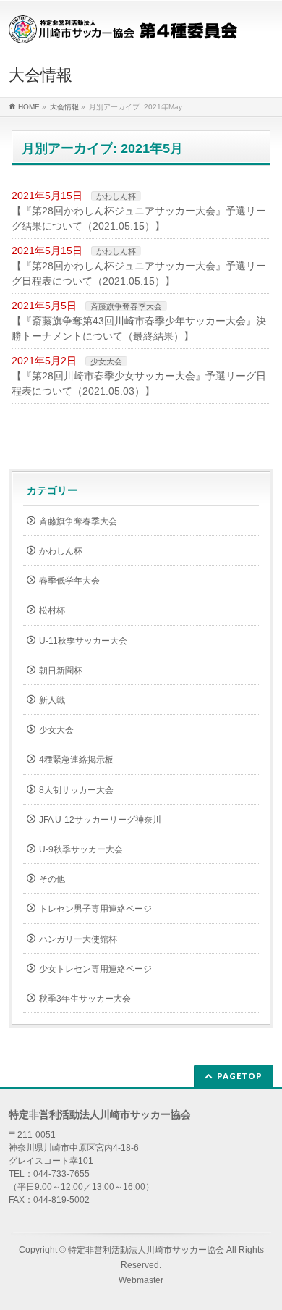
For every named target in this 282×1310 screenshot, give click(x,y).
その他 (52, 879)
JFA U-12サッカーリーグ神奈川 (100, 820)
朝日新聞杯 (60, 671)
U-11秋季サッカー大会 (83, 641)
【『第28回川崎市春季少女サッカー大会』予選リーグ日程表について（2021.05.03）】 (139, 383)
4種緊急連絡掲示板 (76, 760)
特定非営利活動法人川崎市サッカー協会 (146, 1250)
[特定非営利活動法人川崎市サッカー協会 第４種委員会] (123, 27)
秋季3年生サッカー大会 (85, 999)
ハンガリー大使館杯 (78, 939)
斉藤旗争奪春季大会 (126, 306)
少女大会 (106, 361)
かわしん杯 (116, 196)
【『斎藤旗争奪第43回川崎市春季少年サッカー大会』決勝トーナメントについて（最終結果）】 (139, 328)
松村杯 (52, 610)
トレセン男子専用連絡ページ (95, 909)
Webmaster (141, 1280)
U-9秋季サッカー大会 (81, 849)
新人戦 (52, 700)
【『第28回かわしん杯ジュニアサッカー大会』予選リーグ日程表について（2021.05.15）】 (139, 273)
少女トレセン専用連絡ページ (95, 969)
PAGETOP (239, 1075)
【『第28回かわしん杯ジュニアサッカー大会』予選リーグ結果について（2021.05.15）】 (139, 218)
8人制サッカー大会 (76, 790)
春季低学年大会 (69, 581)
